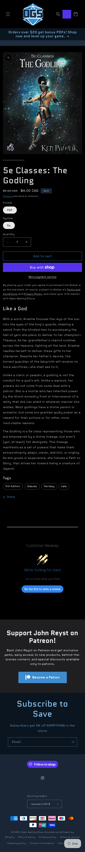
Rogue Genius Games (14, 160)
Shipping (7, 196)
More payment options (43, 276)
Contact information (42, 843)
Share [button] (11, 497)
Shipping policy (16, 843)
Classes (32, 486)
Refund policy (26, 837)
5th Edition (13, 486)
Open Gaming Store (32, 832)
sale (64, 486)
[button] (8, 14)
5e (9, 225)
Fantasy (49, 486)
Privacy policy (47, 837)
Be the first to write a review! (42, 589)
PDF (10, 210)
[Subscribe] (72, 742)
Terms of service (70, 837)
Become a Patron (46, 677)
